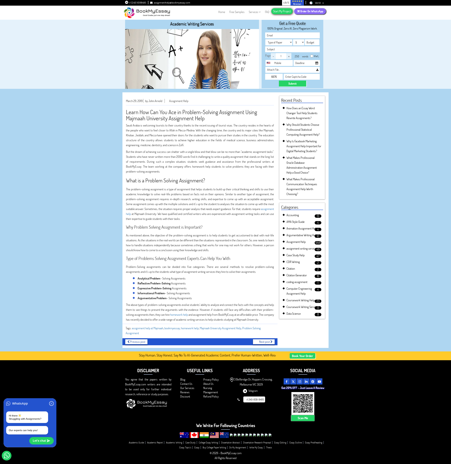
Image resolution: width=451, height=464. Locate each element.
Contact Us (186, 384)
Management (210, 392)
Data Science (293, 314)
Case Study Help (295, 255)
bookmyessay (172, 328)
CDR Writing (293, 262)
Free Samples (237, 12)
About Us (208, 384)
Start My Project (282, 11)
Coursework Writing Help (300, 300)
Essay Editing (280, 442)
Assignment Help (178, 101)
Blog (182, 379)
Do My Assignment (237, 447)
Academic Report (155, 442)
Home (221, 12)
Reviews (185, 392)
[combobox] (269, 63)
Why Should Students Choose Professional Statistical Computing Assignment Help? (303, 129)
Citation (290, 268)
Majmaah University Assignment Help (220, 328)
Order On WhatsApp (311, 11)
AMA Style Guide (295, 222)
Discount (185, 396)
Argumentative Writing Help (301, 235)
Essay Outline (295, 442)
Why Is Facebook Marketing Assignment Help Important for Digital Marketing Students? (303, 146)
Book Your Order (302, 356)
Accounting (292, 215)
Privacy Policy (211, 379)
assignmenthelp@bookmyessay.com (172, 2)
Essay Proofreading (313, 442)
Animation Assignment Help (301, 228)
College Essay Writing (208, 442)
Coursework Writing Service (302, 307)
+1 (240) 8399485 (137, 2)
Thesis (269, 447)
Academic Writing (174, 442)
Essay (196, 447)
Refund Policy (211, 396)
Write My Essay (256, 447)
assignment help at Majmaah (147, 328)
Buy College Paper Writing (214, 447)
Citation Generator (296, 275)
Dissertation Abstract (230, 442)
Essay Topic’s (185, 447)
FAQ (267, 12)
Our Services (187, 388)
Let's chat (39, 440)
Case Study (190, 442)
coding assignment (296, 282)
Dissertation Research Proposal (257, 442)
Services (253, 12)
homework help (179, 315)
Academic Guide (136, 442)
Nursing (207, 388)
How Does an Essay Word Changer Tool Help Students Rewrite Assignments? (301, 113)
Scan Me (303, 418)
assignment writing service (301, 248)
